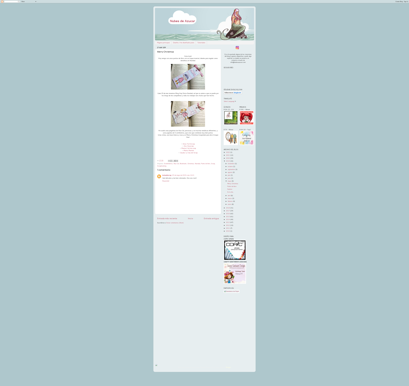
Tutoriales (201, 43)
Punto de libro (205, 164)
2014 (228, 219)
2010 (228, 231)
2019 (228, 161)
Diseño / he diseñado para (183, 43)
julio (229, 175)
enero (230, 204)
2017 (228, 211)
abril (229, 195)
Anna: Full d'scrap (189, 144)
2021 (228, 155)
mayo (230, 181)
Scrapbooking (161, 166)
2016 (228, 214)
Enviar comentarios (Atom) (175, 223)
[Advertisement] (238, 328)
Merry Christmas (232, 184)
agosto (230, 172)
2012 (228, 225)
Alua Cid (176, 164)
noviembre (231, 164)
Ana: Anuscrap (189, 146)
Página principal (163, 43)
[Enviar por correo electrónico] (169, 161)
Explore (229, 189)
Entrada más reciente (167, 218)
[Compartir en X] (173, 161)
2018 (228, 208)
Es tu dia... (230, 192)
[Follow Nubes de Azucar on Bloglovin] (233, 94)
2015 (228, 217)
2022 (228, 152)
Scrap (213, 164)
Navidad (197, 164)
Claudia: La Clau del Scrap (189, 153)
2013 (228, 222)
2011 (228, 228)
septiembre (231, 169)
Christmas (190, 164)
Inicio (190, 218)
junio (229, 178)
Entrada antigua (211, 218)
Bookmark (183, 164)
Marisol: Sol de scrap (188, 148)
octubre (230, 166)
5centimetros (168, 164)
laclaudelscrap (166, 175)
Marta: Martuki (189, 150)
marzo (230, 198)
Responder (165, 181)
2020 (228, 158)
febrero (230, 201)
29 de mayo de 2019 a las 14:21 (183, 175)
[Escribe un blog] (171, 161)
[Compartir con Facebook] (175, 161)
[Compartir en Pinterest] (177, 161)
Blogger (228, 367)
